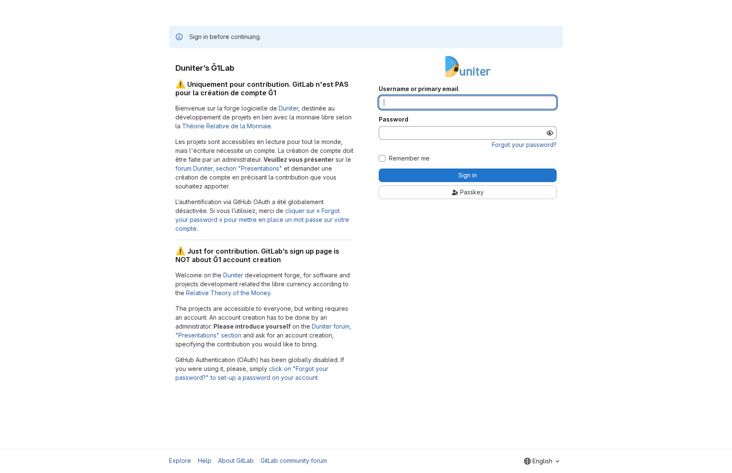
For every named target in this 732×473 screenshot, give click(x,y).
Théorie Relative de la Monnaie (226, 126)
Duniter (288, 108)
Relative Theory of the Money (228, 292)
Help (204, 460)
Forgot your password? (524, 144)
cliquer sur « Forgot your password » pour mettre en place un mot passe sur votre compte (262, 219)
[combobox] (541, 461)
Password (393, 119)
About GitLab (236, 460)
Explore (180, 460)
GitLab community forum (294, 460)
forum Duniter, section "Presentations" (228, 168)
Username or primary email (418, 89)
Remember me (409, 158)
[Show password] (550, 133)
